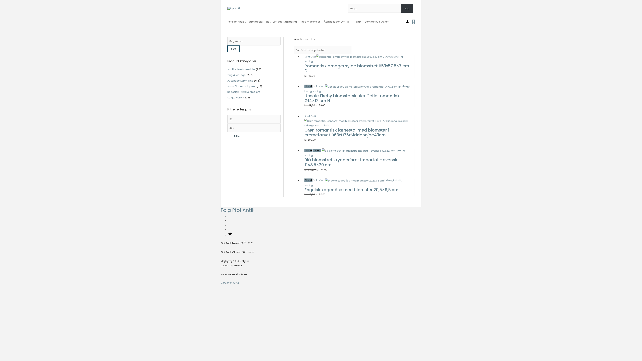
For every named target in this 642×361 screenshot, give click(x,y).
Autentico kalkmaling (240, 80)
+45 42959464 (230, 283)
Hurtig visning (312, 91)
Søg (406, 8)
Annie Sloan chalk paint (241, 86)
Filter (237, 136)
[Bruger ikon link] (407, 21)
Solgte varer (235, 97)
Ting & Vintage (236, 75)
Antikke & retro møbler (241, 69)
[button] (1, 296)
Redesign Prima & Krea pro (243, 92)
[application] (298, 21)
